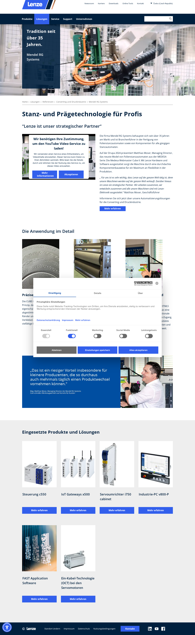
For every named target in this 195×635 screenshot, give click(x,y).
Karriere (101, 3)
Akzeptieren (71, 174)
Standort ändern (52, 628)
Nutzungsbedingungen (104, 628)
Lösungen (41, 19)
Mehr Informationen (45, 174)
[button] (7, 627)
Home (25, 101)
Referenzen (48, 101)
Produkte (27, 19)
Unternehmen (84, 19)
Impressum (69, 628)
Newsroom (89, 3)
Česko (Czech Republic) (163, 3)
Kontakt (140, 3)
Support (67, 19)
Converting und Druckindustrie (71, 101)
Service (55, 19)
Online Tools (127, 3)
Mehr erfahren (112, 208)
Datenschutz (84, 628)
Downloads (113, 3)
